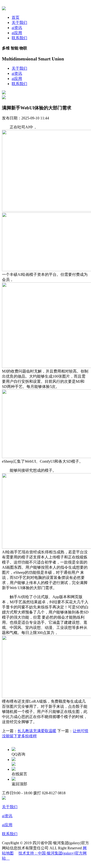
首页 (15, 17)
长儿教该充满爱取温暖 (36, 731)
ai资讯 (17, 28)
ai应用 (17, 33)
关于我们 (19, 22)
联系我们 (19, 38)
